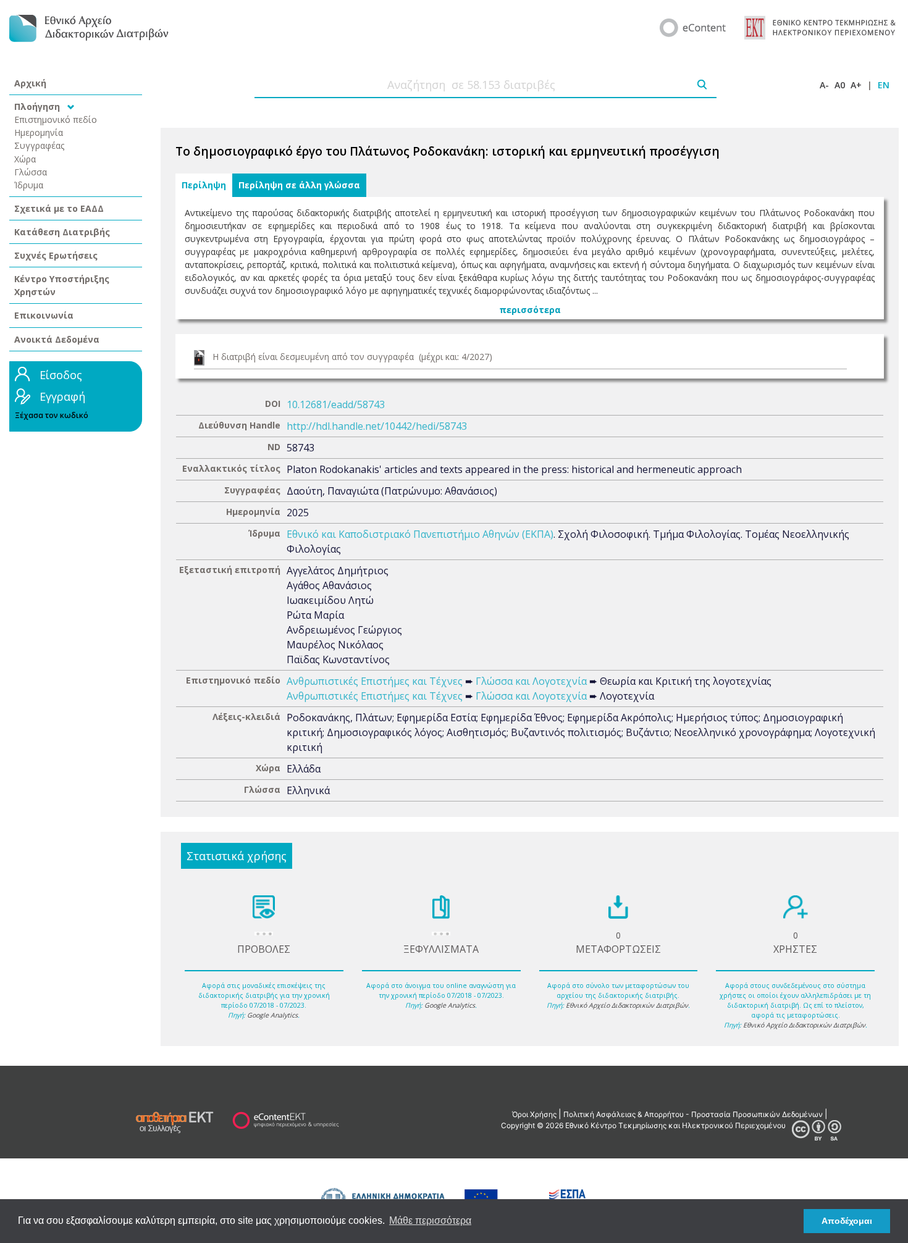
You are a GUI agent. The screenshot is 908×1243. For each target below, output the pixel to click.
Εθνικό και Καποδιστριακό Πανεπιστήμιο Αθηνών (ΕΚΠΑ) (420, 534)
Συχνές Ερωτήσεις (56, 255)
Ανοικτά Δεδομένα (56, 339)
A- (824, 85)
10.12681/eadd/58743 (336, 404)
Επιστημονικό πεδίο (55, 119)
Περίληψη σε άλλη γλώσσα (299, 185)
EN (883, 85)
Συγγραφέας (39, 145)
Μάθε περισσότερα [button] (430, 1220)
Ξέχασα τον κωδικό (51, 415)
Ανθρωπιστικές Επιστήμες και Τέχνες (375, 681)
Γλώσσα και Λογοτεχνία (531, 681)
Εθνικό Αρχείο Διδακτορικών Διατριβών (627, 1005)
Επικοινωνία (44, 315)
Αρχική (30, 83)
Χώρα (25, 159)
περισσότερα (530, 310)
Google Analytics (272, 1015)
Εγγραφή (62, 396)
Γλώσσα (30, 172)
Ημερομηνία (38, 132)
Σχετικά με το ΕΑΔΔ (59, 208)
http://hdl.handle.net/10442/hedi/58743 (377, 426)
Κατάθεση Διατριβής (62, 232)
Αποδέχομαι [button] (847, 1221)
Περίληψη (204, 185)
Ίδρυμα (28, 185)
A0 (839, 85)
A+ (856, 85)
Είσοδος (61, 374)
